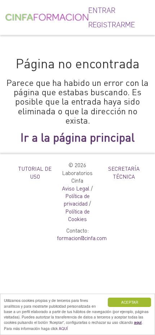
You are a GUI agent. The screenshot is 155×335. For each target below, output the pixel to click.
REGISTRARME (111, 24)
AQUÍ (63, 328)
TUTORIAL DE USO (35, 172)
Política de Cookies (77, 215)
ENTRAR (101, 10)
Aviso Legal (75, 188)
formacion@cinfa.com (82, 238)
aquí (138, 322)
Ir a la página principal (77, 137)
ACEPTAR (129, 302)
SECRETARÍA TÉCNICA (124, 172)
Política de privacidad (77, 199)
